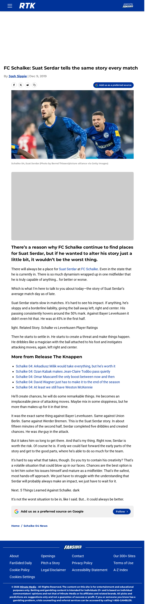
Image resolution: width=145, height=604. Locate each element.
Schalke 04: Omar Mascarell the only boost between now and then (65, 377)
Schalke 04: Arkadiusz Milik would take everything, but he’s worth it (65, 366)
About (14, 556)
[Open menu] (10, 5)
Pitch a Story (50, 563)
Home (15, 526)
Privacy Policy (82, 563)
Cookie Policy (20, 570)
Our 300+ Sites (124, 556)
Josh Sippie (18, 76)
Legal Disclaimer (53, 570)
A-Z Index (120, 570)
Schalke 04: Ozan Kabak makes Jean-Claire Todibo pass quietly (63, 371)
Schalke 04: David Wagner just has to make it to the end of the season (68, 382)
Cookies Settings (22, 577)
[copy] (34, 85)
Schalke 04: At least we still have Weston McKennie (54, 387)
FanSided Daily (21, 563)
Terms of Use (123, 563)
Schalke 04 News (35, 526)
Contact (78, 556)
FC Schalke (89, 269)
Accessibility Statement (89, 570)
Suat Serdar (68, 269)
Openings (48, 556)
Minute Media (28, 586)
